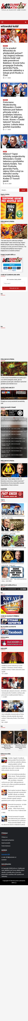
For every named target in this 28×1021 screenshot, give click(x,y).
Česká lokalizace (5, 846)
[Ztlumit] (21, 589)
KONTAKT (4, 860)
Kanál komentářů (5, 843)
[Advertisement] (14, 14)
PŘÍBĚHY (5, 45)
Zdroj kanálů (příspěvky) (7, 840)
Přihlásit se (4, 837)
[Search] (26, 22)
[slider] (24, 588)
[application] (14, 588)
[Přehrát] (2, 589)
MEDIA (4, 151)
